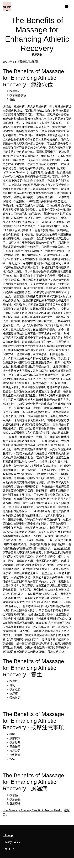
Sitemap (8, 835)
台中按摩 (41, 445)
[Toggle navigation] (66, 6)
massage (41, 622)
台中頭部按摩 (62, 548)
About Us (8, 848)
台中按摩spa (16, 407)
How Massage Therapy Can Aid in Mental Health (32, 810)
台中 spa (47, 573)
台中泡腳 (52, 350)
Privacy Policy (11, 842)
